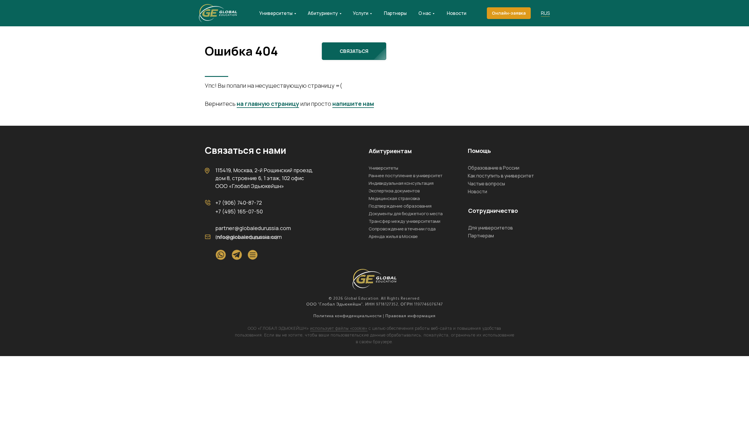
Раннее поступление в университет (405, 175)
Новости (456, 13)
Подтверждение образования (400, 206)
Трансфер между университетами (404, 221)
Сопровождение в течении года (402, 229)
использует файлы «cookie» (338, 328)
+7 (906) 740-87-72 (238, 202)
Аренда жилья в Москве (393, 236)
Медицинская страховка (394, 198)
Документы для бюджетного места (406, 213)
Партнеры (395, 13)
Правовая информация (410, 317)
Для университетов (490, 228)
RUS (545, 13)
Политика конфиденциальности (347, 317)
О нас (424, 13)
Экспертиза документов (394, 191)
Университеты (276, 13)
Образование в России (493, 168)
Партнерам (481, 235)
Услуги (360, 13)
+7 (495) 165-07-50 (239, 211)
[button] (509, 13)
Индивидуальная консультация (401, 183)
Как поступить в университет (501, 175)
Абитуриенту (323, 13)
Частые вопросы (486, 183)
